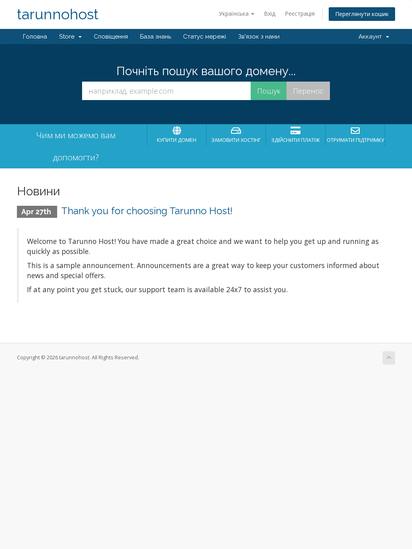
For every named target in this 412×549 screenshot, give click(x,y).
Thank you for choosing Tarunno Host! (147, 211)
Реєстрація (300, 13)
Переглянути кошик (362, 14)
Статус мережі (204, 36)
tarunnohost (58, 14)
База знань (155, 36)
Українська (234, 13)
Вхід (269, 13)
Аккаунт (371, 36)
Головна (35, 36)
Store (68, 36)
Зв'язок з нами (259, 36)
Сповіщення (111, 36)
